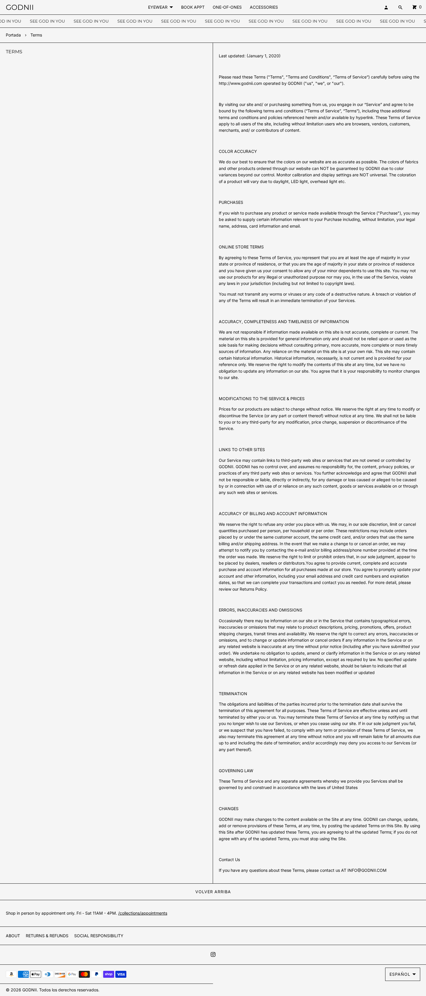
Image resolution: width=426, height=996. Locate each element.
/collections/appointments (142, 913)
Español (399, 974)
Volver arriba (213, 891)
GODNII (29, 989)
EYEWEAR (158, 7)
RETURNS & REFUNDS (47, 935)
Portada (13, 34)
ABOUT (13, 935)
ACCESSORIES (264, 7)
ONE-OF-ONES (227, 7)
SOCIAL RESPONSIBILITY (98, 935)
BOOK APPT (193, 7)
